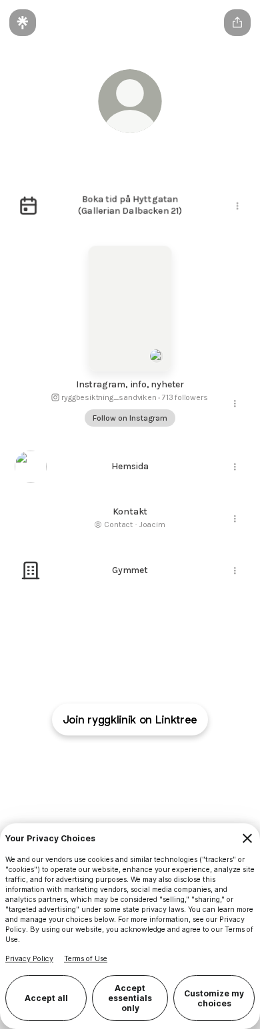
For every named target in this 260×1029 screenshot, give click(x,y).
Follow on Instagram (130, 418)
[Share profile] (237, 22)
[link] (98, 624)
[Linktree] (22, 22)
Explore (50, 774)
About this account (107, 774)
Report (153, 762)
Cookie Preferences (96, 762)
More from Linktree (187, 774)
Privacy (187, 762)
